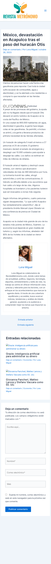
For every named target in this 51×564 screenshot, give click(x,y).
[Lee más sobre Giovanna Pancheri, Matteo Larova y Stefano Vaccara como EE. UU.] (25, 373)
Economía (28, 360)
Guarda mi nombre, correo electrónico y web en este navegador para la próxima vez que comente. (25, 498)
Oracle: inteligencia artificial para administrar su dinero (22, 355)
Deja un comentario (12, 49)
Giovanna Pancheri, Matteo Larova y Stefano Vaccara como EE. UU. (24, 382)
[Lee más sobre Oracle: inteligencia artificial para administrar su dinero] (25, 347)
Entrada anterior (25, 320)
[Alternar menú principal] (45, 10)
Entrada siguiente (26, 325)
